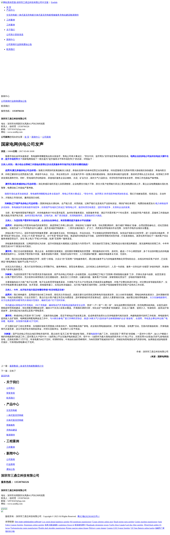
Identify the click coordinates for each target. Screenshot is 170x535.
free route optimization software (28, 522)
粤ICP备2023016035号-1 (88, 516)
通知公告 (27, 44)
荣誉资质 (19, 34)
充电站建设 (65, 15)
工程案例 (10, 20)
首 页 (8, 7)
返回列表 (5, 376)
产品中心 (10, 10)
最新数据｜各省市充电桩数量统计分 (27, 366)
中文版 (45, 2)
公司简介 (10, 34)
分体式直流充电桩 (42, 15)
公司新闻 (10, 44)
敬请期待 (74, 15)
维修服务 (55, 15)
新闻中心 (10, 39)
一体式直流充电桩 (25, 15)
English (54, 2)
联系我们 (10, 49)
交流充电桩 (11, 15)
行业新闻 (19, 44)
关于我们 (10, 30)
